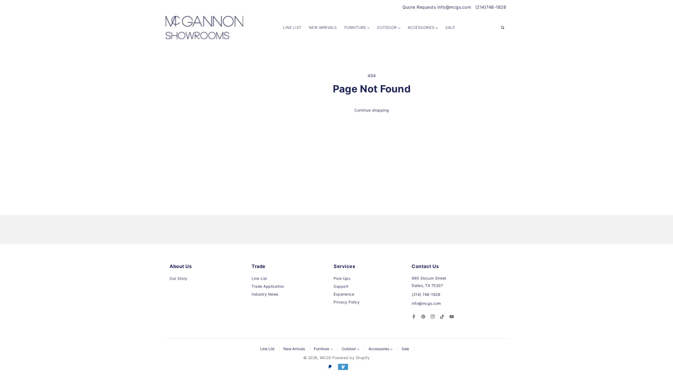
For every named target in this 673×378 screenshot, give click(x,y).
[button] (502, 28)
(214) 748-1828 (426, 294)
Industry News (265, 294)
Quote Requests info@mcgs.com (436, 7)
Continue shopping (371, 110)
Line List (259, 278)
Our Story (178, 278)
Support (341, 286)
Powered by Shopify (351, 357)
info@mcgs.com (426, 303)
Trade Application (268, 286)
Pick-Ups (342, 278)
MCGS (325, 357)
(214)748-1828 (490, 7)
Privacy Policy (347, 302)
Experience (344, 294)
